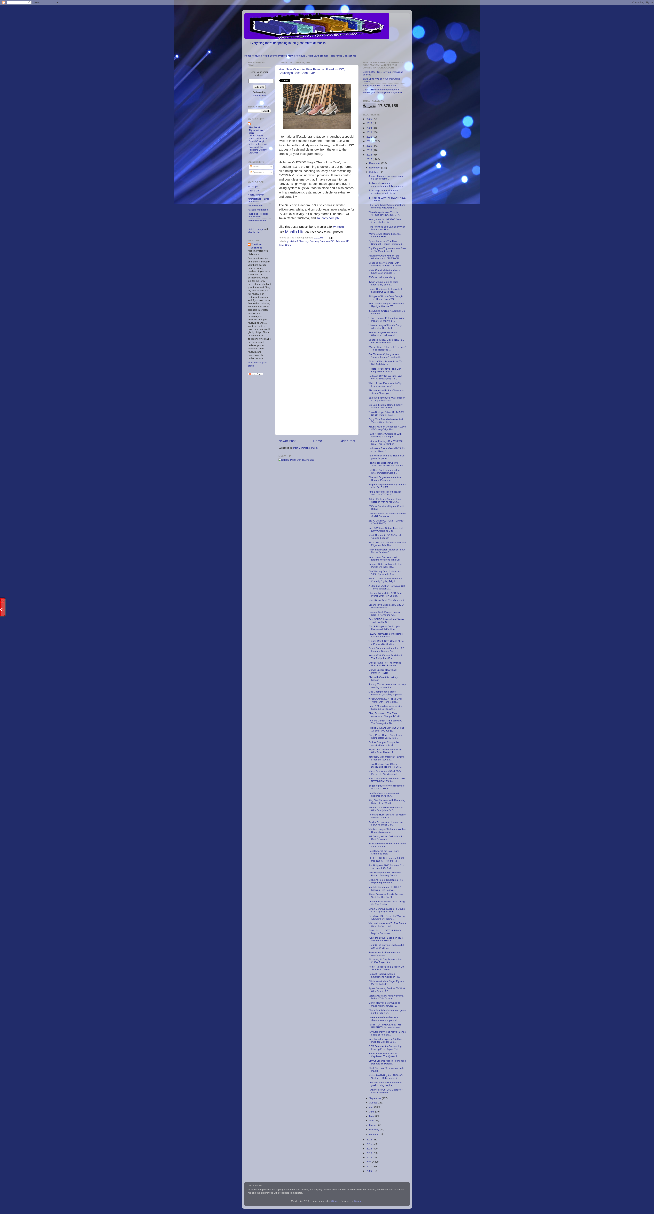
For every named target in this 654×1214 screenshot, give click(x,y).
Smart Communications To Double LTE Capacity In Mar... (387, 910)
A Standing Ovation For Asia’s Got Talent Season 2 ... (387, 587)
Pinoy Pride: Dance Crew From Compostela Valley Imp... (385, 736)
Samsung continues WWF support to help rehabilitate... (387, 399)
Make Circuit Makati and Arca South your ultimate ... (384, 271)
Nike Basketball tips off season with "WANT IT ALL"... (385, 493)
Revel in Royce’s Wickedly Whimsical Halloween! (383, 334)
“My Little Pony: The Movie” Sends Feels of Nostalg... (387, 1033)
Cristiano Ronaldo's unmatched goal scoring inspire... (385, 1084)
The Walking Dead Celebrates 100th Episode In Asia (385, 572)
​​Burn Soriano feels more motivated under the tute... (387, 845)
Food (266, 56)
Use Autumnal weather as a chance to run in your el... (384, 1018)
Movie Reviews (296, 56)
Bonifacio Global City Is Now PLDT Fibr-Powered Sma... (387, 341)
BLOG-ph (253, 186)
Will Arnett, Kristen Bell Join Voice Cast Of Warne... (386, 838)
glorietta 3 (292, 241)
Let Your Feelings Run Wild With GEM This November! (386, 442)
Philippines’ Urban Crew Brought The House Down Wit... (386, 297)
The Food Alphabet (256, 246)
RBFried (334, 1201)
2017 (370, 159)
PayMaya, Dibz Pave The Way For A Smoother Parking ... (387, 917)
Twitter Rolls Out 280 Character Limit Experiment (385, 1091)
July (371, 1107)
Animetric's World (257, 220)
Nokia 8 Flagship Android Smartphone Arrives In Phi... (385, 975)
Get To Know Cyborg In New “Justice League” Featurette (385, 355)
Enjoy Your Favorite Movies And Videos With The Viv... (386, 420)
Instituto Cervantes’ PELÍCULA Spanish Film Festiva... (385, 888)
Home (247, 56)
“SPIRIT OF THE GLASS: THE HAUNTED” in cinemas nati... (385, 1026)
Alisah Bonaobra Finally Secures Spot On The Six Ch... (386, 895)
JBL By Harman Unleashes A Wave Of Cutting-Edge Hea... (387, 428)
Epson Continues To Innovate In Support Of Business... (386, 290)
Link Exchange (256, 229)
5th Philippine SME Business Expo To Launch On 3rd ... (387, 866)
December (375, 163)
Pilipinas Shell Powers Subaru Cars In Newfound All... (385, 613)
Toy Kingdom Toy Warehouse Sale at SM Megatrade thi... (387, 249)
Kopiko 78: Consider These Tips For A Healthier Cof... (386, 823)
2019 (370, 150)
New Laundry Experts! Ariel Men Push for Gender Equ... (386, 1040)
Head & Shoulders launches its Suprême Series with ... (385, 707)
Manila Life (295, 231)
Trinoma (340, 241)
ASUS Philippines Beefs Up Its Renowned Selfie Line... (385, 628)
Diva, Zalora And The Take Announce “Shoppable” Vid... (385, 714)
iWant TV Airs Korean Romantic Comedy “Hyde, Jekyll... (385, 580)
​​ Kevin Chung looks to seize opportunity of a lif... (383, 283)
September (375, 1098)
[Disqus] (317, 294)
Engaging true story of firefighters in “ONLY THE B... (386, 787)
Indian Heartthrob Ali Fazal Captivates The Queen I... (384, 1055)
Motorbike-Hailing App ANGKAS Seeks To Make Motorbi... (385, 1076)
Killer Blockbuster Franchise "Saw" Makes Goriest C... (387, 551)
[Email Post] (330, 237)
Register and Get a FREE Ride (379, 85)
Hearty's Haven (256, 194)
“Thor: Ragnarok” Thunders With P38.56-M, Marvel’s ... (386, 319)
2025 (370, 123)
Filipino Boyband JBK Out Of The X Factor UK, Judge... (386, 729)
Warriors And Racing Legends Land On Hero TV (385, 235)
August (373, 1102)
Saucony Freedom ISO (322, 241)
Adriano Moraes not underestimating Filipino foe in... (387, 184)
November (375, 167)
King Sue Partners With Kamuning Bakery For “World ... (387, 801)
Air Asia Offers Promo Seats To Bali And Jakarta (385, 362)
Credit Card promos (317, 56)
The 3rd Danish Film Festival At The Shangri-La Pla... (385, 722)
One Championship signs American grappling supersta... (386, 693)
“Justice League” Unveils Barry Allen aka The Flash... (385, 326)
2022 (370, 137)
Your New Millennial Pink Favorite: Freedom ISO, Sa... (387, 758)
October (374, 172)
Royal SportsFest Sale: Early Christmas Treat (384, 852)
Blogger (358, 1201)
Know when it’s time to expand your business (385, 953)
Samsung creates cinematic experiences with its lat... (383, 191)
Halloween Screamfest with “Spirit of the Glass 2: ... (387, 449)
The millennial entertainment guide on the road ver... (387, 1011)
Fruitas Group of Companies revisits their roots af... (384, 743)
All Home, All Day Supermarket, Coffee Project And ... (385, 960)
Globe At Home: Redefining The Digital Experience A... (386, 881)
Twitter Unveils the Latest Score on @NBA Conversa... (387, 515)
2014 (370, 1148)
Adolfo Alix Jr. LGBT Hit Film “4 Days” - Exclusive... (385, 932)
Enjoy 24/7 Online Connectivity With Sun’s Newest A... (385, 751)
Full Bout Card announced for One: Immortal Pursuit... (384, 471)
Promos (282, 56)
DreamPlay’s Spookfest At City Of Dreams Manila (386, 606)
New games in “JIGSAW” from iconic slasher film (385, 220)
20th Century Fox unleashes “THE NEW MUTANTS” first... (387, 780)
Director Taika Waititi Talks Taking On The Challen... (387, 903)
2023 (370, 132)
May (372, 1116)
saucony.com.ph (328, 218)
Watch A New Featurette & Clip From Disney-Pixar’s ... (385, 384)
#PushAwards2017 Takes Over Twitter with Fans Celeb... (385, 700)
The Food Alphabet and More (256, 130)
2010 (370, 1166)
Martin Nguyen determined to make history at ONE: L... (384, 1004)
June (372, 1111)
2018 (370, 154)
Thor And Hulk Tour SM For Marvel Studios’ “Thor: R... (387, 816)
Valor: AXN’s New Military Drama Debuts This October (386, 997)
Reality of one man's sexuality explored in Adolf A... (385, 794)
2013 (370, 1153)
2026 (370, 119)
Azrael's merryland (258, 209)
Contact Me (349, 56)
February (374, 1129)
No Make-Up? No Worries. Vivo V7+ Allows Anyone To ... (385, 377)
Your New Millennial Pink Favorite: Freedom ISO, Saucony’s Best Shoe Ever (312, 71)
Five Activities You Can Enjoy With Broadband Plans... (387, 228)
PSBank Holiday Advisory (382, 277)
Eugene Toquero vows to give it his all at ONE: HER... (387, 486)
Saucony (303, 241)
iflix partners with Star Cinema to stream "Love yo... (386, 391)
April (372, 1120)
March (373, 1125)
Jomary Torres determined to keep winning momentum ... (387, 685)
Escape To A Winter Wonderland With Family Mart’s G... (386, 809)
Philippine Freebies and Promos (258, 215)
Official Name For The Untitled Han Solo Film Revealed (385, 664)
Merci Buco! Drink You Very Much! (387, 600)
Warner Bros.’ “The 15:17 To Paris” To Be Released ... (387, 348)
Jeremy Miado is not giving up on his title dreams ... (386, 177)
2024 (370, 128)
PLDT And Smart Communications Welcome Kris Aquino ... (387, 206)
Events (274, 56)
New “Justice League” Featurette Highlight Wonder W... (386, 305)
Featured (257, 56)
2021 (370, 141)
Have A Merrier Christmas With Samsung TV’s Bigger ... (385, 435)
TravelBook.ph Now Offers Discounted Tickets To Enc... (385, 765)
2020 (370, 146)
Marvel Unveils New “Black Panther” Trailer (383, 671)
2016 (370, 1139)
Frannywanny (255, 205)
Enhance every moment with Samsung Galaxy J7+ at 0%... (386, 264)
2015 (370, 1144)
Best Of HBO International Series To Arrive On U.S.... (386, 620)
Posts (255, 166)
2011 (369, 1162)
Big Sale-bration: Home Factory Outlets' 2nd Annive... (385, 406)
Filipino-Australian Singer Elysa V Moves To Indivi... (386, 982)
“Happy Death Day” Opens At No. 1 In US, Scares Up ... (386, 642)
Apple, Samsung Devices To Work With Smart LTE (387, 989)
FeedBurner (259, 95)
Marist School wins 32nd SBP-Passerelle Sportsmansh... (385, 772)
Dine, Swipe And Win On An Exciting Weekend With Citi (384, 558)
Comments (258, 172)
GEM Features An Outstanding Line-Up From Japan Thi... (385, 1047)
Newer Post (286, 441)
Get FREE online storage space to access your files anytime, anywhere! (382, 91)
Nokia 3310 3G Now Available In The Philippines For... (386, 656)
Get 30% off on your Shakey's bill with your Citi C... (386, 946)
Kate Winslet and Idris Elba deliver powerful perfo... (387, 457)
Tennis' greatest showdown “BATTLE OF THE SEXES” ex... (387, 464)
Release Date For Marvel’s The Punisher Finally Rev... (385, 565)
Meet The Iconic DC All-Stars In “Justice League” (385, 536)
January (374, 1134)
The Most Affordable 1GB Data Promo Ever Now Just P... (385, 594)
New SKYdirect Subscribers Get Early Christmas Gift (386, 529)
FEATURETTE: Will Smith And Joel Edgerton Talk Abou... (387, 544)
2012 (370, 1157)
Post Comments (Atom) (305, 448)
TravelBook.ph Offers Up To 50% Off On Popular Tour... (386, 413)
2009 (370, 1171)
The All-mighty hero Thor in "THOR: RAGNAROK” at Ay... (385, 213)
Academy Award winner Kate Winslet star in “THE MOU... (385, 257)
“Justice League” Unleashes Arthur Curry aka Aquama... (387, 830)
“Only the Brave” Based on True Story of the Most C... (386, 939)
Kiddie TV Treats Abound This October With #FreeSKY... (385, 500)
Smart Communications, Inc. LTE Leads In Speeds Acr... (386, 649)
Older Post (347, 441)
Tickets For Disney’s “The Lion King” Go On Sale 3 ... (385, 370)
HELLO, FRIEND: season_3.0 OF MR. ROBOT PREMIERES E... (387, 859)
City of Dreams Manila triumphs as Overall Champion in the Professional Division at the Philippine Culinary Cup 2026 (258, 144)
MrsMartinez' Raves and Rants (258, 200)
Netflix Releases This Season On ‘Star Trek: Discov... (386, 968)
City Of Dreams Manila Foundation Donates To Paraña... (387, 1062)
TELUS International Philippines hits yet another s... (386, 635)
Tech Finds (335, 56)
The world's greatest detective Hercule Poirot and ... (385, 478)
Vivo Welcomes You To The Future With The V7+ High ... (387, 924)
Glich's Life (254, 190)
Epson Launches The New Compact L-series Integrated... (386, 242)
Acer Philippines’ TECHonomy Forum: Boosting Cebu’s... (385, 874)
